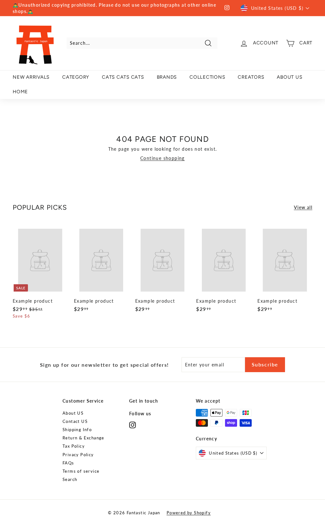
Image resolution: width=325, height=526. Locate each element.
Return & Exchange (83, 437)
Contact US (75, 421)
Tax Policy (74, 446)
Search (70, 479)
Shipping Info (77, 429)
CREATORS (251, 77)
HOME (20, 92)
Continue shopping (162, 158)
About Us (289, 77)
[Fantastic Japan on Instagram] (132, 424)
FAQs (68, 462)
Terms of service (81, 471)
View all (303, 207)
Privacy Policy (78, 454)
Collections (207, 77)
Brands (167, 77)
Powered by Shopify (189, 512)
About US (73, 413)
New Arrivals (31, 77)
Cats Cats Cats (123, 77)
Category (75, 77)
